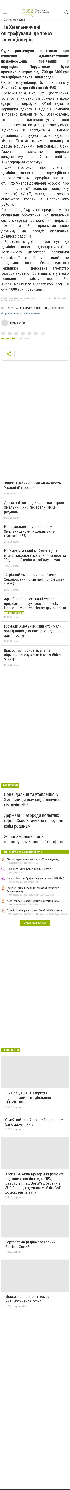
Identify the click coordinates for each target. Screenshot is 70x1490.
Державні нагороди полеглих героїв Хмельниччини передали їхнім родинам (34, 507)
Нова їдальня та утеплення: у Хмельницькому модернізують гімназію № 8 (29, 531)
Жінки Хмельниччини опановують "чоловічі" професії (32, 485)
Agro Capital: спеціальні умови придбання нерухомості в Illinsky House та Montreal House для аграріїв (35, 603)
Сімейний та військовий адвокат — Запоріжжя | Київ (34, 1122)
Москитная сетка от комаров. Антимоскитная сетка (30, 1299)
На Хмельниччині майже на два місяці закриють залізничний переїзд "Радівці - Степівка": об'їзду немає (35, 555)
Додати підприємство (35, 922)
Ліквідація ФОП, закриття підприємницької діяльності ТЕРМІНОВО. (28, 1097)
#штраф (18, 313)
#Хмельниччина (32, 313)
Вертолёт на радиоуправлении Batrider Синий (30, 1244)
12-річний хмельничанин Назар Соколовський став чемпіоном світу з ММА (34, 579)
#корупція (6, 313)
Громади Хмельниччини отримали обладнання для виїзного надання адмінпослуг (33, 631)
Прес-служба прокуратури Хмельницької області (32, 308)
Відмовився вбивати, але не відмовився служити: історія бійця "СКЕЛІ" (32, 655)
